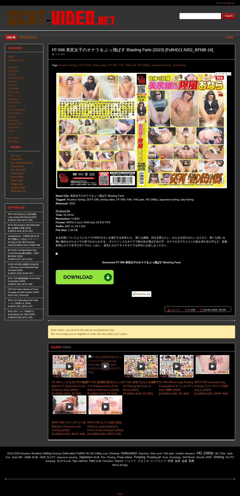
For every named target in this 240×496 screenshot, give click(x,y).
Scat (165, 457)
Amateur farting (68, 65)
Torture (12, 106)
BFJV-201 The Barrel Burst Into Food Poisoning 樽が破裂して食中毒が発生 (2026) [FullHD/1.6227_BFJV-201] (23, 254)
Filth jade (130, 65)
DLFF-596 (84, 65)
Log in (11, 37)
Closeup (57, 453)
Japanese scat (16, 60)
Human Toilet (15, 123)
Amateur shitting (41, 453)
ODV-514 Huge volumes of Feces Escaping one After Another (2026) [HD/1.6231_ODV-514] (23, 292)
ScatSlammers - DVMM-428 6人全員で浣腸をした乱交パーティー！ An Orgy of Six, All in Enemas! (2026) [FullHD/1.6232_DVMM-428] (24, 240)
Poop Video (14, 113)
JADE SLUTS (47, 457)
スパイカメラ (158, 460)
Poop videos (124, 457)
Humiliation (14, 127)
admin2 (175, 309)
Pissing (12, 116)
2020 (17, 453)
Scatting (12, 85)
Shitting (218, 457)
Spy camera (79, 460)
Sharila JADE (204, 457)
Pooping (139, 457)
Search (229, 16)
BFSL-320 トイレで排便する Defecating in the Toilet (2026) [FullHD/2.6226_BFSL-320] (21, 314)
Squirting (13, 99)
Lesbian (12, 81)
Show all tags (120, 464)
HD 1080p (143, 65)
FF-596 (112, 65)
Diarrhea (143, 453)
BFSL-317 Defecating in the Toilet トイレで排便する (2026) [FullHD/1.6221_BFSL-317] (23, 303)
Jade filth (16, 457)
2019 (10, 453)
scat (105, 453)
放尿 (177, 460)
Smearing (13, 120)
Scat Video (60, 54)
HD (87, 453)
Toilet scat (94, 460)
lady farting (179, 65)
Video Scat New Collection (61, 18)
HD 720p (12, 138)
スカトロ (143, 460)
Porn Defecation (17, 109)
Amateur (12, 67)
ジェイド (130, 460)
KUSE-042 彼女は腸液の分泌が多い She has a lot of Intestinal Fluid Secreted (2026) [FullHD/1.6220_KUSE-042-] (23, 268)
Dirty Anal (13, 70)
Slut (10, 95)
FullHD (80, 453)
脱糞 (191, 460)
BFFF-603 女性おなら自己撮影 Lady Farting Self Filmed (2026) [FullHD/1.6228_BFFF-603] (22, 217)
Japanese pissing (66, 457)
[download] (85, 277)
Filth (121, 65)
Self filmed (188, 457)
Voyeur (118, 460)
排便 (170, 460)
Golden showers (185, 453)
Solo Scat (13, 92)
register (81, 333)
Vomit (11, 130)
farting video (99, 65)
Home (229, 37)
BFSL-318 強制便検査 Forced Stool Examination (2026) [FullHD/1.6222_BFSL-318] (24, 281)
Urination (107, 460)
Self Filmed (14, 102)
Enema (12, 74)
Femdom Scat (15, 77)
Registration (28, 37)
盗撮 (184, 460)
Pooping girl (153, 457)
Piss (103, 457)
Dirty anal (156, 453)
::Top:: (120, 493)
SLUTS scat (63, 460)
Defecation (69, 453)
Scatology (13, 88)
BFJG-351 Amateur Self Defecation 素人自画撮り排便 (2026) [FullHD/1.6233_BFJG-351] (24, 228)
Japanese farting (161, 65)
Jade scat (30, 457)
